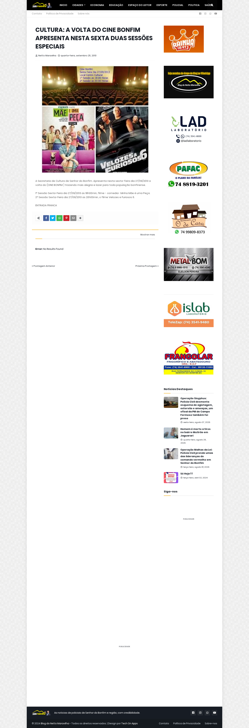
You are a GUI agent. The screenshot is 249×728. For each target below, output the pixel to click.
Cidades (77, 5)
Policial (177, 5)
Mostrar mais (147, 234)
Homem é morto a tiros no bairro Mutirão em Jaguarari (195, 432)
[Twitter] (53, 218)
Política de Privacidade (60, 13)
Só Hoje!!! (186, 473)
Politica (194, 5)
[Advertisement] (189, 574)
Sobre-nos (211, 723)
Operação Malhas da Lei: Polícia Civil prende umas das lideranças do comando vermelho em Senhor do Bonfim (196, 456)
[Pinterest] (66, 218)
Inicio (63, 5)
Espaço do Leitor (139, 5)
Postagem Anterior (44, 266)
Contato (37, 13)
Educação (116, 5)
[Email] (73, 218)
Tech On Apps (129, 723)
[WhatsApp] (59, 218)
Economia (97, 5)
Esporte (162, 5)
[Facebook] (46, 218)
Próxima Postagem (146, 266)
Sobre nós (83, 13)
